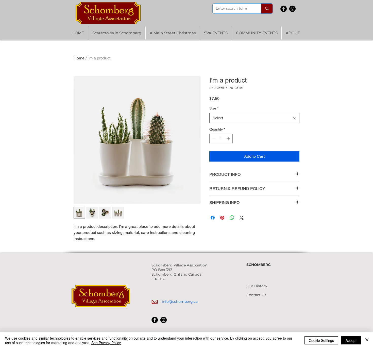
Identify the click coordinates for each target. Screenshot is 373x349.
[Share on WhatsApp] (232, 218)
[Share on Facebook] (213, 218)
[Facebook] (283, 9)
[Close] (367, 340)
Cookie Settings (321, 340)
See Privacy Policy (106, 342)
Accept (351, 340)
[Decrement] (213, 138)
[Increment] (229, 138)
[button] (216, 33)
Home (79, 58)
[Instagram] (292, 9)
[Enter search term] (267, 8)
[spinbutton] (221, 138)
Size (213, 108)
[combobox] (254, 118)
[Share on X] (242, 218)
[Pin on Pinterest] (222, 218)
